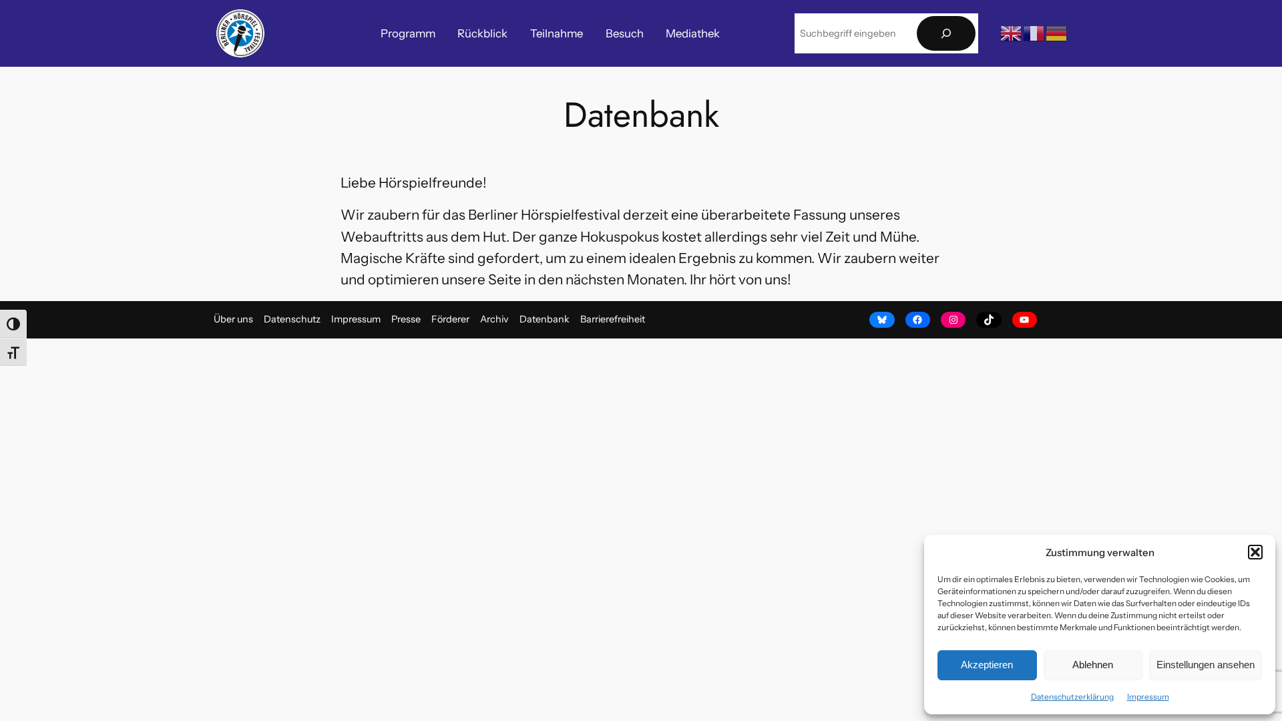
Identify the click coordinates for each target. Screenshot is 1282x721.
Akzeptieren (987, 664)
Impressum (1148, 697)
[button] (1255, 552)
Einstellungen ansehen (1205, 664)
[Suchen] (946, 33)
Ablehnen (1092, 664)
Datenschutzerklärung (1072, 697)
